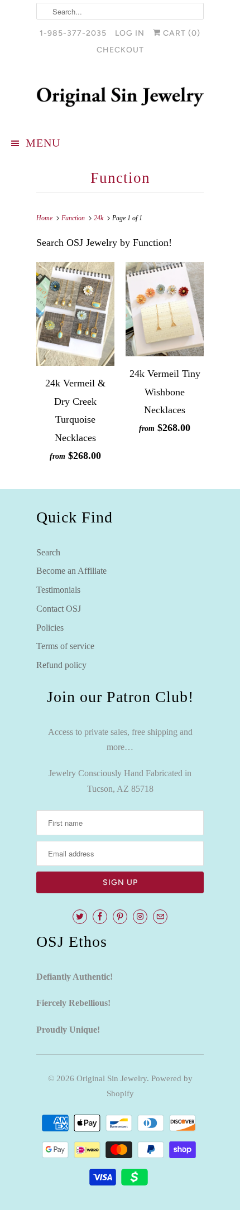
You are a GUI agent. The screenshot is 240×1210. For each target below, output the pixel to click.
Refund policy (61, 665)
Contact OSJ (58, 608)
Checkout (120, 50)
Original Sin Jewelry (111, 1078)
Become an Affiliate (71, 570)
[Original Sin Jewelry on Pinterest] (120, 916)
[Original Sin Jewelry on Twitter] (80, 916)
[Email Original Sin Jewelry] (160, 916)
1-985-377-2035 (73, 33)
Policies (50, 627)
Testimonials (58, 589)
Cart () (180, 33)
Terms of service (65, 646)
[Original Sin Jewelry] (120, 97)
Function (120, 178)
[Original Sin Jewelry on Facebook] (100, 916)
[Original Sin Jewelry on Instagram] (140, 916)
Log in (130, 33)
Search (48, 552)
